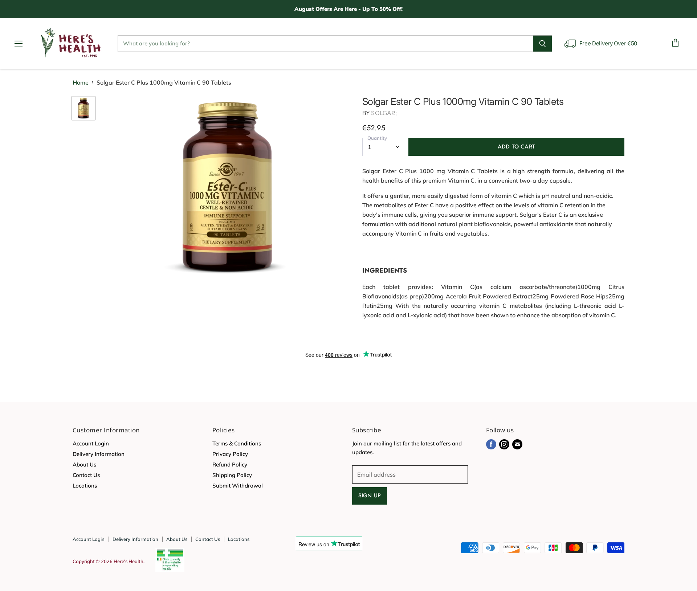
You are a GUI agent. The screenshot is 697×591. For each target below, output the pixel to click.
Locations (85, 485)
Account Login (91, 443)
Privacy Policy (230, 454)
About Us (84, 464)
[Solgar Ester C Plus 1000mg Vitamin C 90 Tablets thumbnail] (83, 108)
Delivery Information (99, 454)
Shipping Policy (232, 475)
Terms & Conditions (236, 443)
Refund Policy (229, 464)
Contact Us (86, 475)
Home (81, 82)
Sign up (369, 496)
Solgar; (384, 113)
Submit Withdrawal (237, 485)
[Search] (542, 43)
